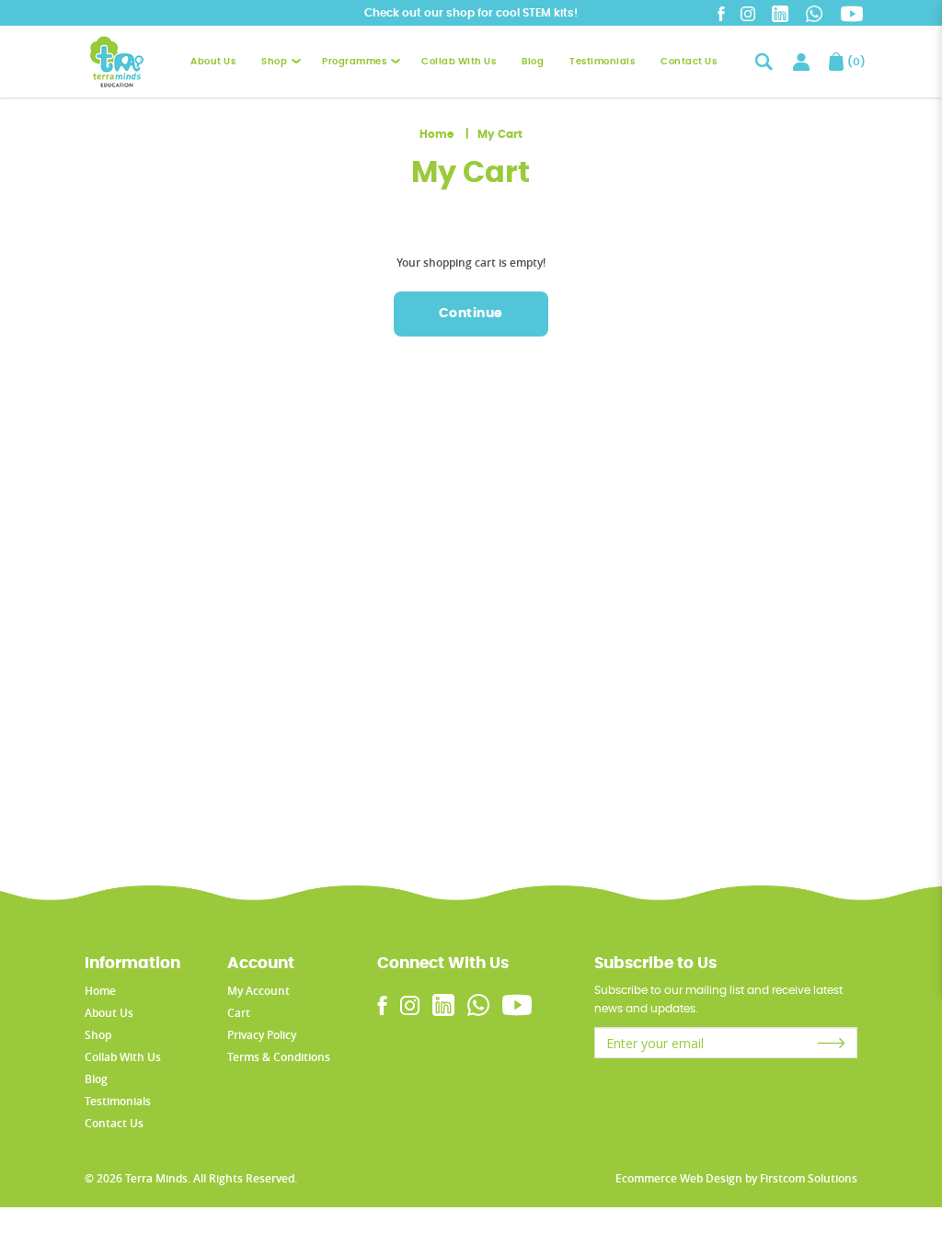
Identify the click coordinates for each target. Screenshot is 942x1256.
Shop (98, 1035)
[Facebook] (721, 13)
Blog (96, 1079)
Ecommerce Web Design (678, 1178)
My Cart (500, 134)
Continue (471, 313)
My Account (258, 991)
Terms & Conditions (278, 1057)
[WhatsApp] (814, 13)
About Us (109, 1013)
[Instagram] (747, 13)
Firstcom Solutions (808, 1178)
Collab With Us (123, 1057)
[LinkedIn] (780, 13)
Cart (238, 1013)
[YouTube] (852, 14)
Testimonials (118, 1101)
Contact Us (114, 1123)
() (852, 61)
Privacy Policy (261, 1035)
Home (436, 134)
